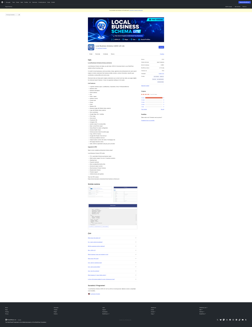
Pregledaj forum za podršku (147, 120)
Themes (55, 309)
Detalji (90, 54)
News (6, 309)
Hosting (7, 311)
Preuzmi (161, 47)
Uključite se (153, 307)
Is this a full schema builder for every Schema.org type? (101, 279)
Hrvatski (19, 319)
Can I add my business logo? (95, 262)
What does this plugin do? (94, 238)
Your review (144, 109)
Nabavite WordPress (244, 2)
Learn (103, 307)
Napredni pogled (145, 85)
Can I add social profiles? (94, 266)
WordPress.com (203, 307)
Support (104, 309)
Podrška (162, 54)
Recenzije (97, 54)
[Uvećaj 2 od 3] (135, 188)
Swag (152, 313)
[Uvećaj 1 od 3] (110, 188)
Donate (153, 311)
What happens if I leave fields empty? (97, 275)
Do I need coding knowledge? (95, 242)
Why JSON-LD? (92, 250)
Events (152, 309)
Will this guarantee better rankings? (96, 246)
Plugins (55, 311)
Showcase (56, 307)
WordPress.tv (105, 313)
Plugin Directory (8, 6)
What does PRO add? (93, 258)
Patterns (55, 313)
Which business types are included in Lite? (98, 254)
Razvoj (112, 54)
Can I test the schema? (93, 271)
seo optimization (160, 79)
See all (162, 109)
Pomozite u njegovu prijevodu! (136, 10)
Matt (201, 309)
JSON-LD (162, 76)
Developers (104, 311)
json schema (156, 76)
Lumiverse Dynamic (102, 48)
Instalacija (105, 54)
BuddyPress (203, 313)
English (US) (161, 73)
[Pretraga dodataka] (19, 14)
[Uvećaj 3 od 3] (135, 205)
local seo (154, 79)
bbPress (202, 311)
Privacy (6, 313)
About (6, 307)
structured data (161, 81)
